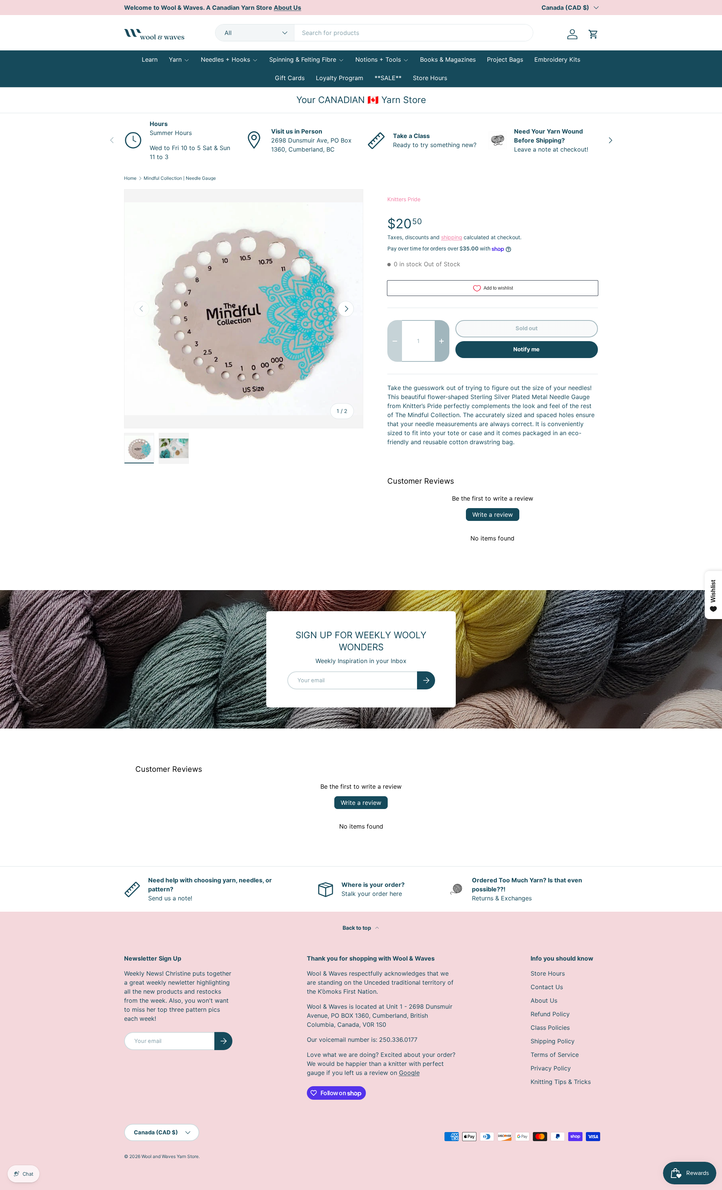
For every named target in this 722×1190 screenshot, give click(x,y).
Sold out (527, 328)
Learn (150, 59)
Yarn (175, 59)
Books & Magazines (448, 59)
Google (409, 1072)
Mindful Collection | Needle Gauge (180, 178)
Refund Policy (550, 1014)
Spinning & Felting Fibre (302, 59)
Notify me (526, 349)
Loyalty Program (339, 78)
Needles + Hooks (225, 59)
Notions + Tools (378, 59)
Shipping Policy (553, 1041)
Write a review (492, 514)
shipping (451, 237)
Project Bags (505, 59)
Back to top (357, 927)
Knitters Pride (403, 199)
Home (130, 178)
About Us (544, 1000)
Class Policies (550, 1027)
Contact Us (547, 987)
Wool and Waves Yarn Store (170, 1156)
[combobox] (374, 32)
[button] (593, 34)
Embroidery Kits (557, 59)
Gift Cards (290, 78)
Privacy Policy (551, 1068)
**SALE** (388, 78)
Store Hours (430, 78)
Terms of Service (555, 1054)
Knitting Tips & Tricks (561, 1081)
